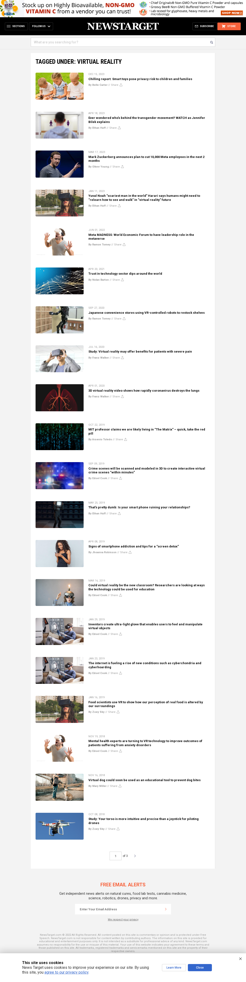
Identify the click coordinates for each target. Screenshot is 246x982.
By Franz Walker (98, 357)
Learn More (173, 967)
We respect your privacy (123, 919)
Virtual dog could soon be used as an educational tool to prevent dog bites (144, 780)
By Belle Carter (97, 85)
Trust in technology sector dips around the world (125, 273)
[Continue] (165, 909)
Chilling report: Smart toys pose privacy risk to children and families (140, 79)
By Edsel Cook (97, 478)
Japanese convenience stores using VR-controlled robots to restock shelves (146, 312)
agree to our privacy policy (66, 972)
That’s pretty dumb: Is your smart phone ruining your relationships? (139, 507)
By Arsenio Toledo (100, 439)
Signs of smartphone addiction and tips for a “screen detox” (133, 546)
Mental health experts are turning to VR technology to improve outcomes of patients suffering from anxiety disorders (145, 743)
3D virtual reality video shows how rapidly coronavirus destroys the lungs (143, 390)
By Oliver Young (98, 166)
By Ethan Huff (97, 127)
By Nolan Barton (98, 279)
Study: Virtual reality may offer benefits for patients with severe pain (140, 351)
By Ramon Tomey (99, 244)
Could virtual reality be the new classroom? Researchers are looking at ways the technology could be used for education (146, 587)
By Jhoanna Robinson (102, 552)
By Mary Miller (97, 786)
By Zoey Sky (96, 712)
